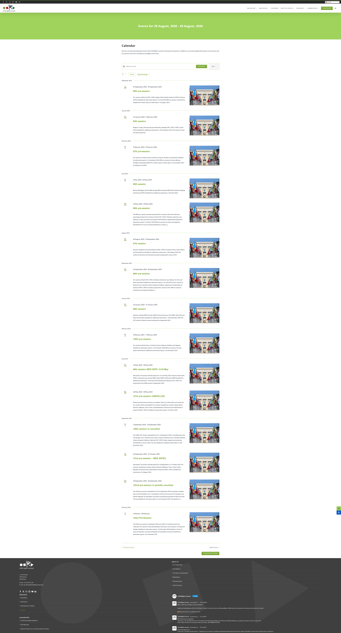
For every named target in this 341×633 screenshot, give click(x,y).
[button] (335, 8)
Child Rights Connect (183, 602)
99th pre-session (141, 273)
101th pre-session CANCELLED (149, 396)
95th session (139, 121)
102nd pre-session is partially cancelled (153, 485)
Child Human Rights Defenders (29, 620)
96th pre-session (141, 90)
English (329, 2)
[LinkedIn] (35, 591)
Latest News (24, 597)
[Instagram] (29, 591)
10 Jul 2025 (203, 627)
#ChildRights (211, 622)
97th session (139, 243)
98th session (139, 308)
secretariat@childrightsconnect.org (33, 585)
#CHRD (217, 622)
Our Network (176, 569)
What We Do (176, 577)
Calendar (23, 610)
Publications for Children (28, 606)
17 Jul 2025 (203, 616)
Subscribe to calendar (210, 553)
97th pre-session (141, 151)
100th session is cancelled (146, 428)
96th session (139, 183)
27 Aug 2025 (203, 602)
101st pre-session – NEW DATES (149, 458)
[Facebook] (20, 591)
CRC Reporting (25, 624)
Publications (24, 602)
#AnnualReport (223, 608)
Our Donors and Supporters (180, 573)
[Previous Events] (123, 74)
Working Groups (177, 581)
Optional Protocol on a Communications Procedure (35, 629)
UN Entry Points (177, 585)
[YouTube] (32, 591)
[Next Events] (126, 74)
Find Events (201, 66)
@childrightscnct (194, 602)
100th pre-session (142, 338)
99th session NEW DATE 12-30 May (150, 369)
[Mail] (26, 591)
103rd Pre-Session (142, 517)
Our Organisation (178, 565)
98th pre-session (141, 208)
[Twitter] (23, 591)
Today (132, 74)
